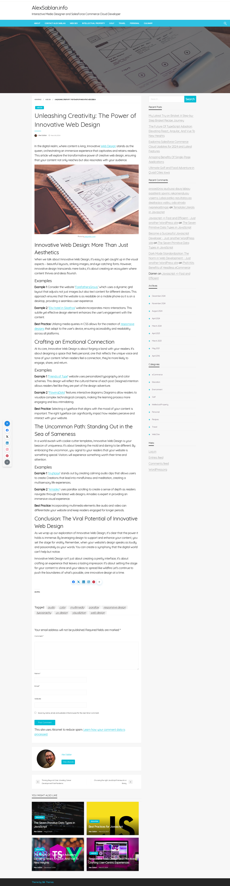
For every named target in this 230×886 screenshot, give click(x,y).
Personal (134, 23)
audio (51, 607)
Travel (122, 23)
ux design (62, 612)
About (37, 23)
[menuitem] (37, 23)
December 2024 (158, 296)
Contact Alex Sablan (55, 23)
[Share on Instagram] (89, 582)
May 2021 (156, 348)
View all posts (68, 762)
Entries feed (156, 457)
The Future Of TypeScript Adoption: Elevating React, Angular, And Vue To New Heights (56, 858)
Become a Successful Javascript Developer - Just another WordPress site (171, 238)
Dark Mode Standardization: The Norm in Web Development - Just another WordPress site (170, 258)
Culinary (148, 23)
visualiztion (79, 612)
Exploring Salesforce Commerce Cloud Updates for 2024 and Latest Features (170, 146)
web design (98, 612)
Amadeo (54, 489)
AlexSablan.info (49, 7)
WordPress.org (158, 469)
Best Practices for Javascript (106, 826)
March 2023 (156, 341)
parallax (94, 607)
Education (39, 817)
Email (37, 686)
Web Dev (74, 23)
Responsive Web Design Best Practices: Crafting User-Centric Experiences (112, 860)
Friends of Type (58, 376)
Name (37, 673)
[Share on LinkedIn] (83, 582)
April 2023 (156, 333)
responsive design (114, 607)
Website (37, 698)
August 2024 (157, 311)
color (62, 607)
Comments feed (159, 463)
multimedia (77, 607)
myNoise (54, 473)
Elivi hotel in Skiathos (62, 308)
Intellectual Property (93, 23)
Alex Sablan (42, 135)
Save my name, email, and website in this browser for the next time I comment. (68, 713)
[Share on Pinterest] (94, 582)
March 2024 (156, 326)
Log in (152, 451)
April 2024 (156, 318)
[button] (99, 582)
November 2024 (158, 303)
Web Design (108, 146)
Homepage (37, 99)
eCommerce (157, 374)
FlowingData (57, 392)
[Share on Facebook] (73, 582)
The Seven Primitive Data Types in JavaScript (54, 824)
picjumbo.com (90, 236)
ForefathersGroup (86, 287)
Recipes (155, 419)
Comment (38, 636)
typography (43, 612)
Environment (157, 389)
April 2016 (156, 356)
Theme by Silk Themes (43, 882)
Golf (111, 23)
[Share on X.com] (78, 582)
